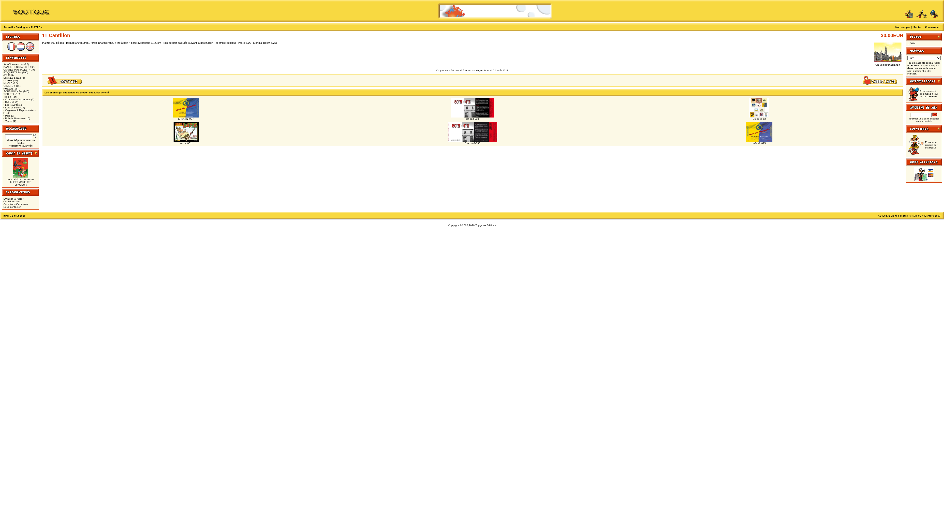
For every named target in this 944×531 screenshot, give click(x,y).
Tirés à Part (9, 96)
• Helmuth (9, 102)
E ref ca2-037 (186, 119)
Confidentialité (11, 201)
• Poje (6, 115)
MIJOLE (8, 83)
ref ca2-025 (759, 143)
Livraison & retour (13, 198)
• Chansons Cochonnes (16, 99)
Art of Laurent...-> (13, 64)
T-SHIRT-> (9, 94)
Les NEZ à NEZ (12, 77)
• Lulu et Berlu (11, 107)
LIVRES (8, 80)
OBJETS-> (9, 86)
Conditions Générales (15, 204)
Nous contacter (12, 207)
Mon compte (902, 27)
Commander (932, 27)
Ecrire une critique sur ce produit (931, 145)
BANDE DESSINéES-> (16, 67)
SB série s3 (759, 119)
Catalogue (22, 27)
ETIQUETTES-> (12, 72)
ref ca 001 (186, 143)
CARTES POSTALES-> (16, 69)
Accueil (8, 27)
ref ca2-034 (472, 119)
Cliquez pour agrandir (887, 64)
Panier (917, 27)
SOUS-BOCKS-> (12, 91)
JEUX (6, 75)
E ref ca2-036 (472, 143)
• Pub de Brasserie (14, 118)
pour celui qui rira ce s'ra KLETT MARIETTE (20, 180)
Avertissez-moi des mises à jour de (929, 94)
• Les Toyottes (11, 104)
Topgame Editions (485, 225)
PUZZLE (35, 27)
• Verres (7, 121)
